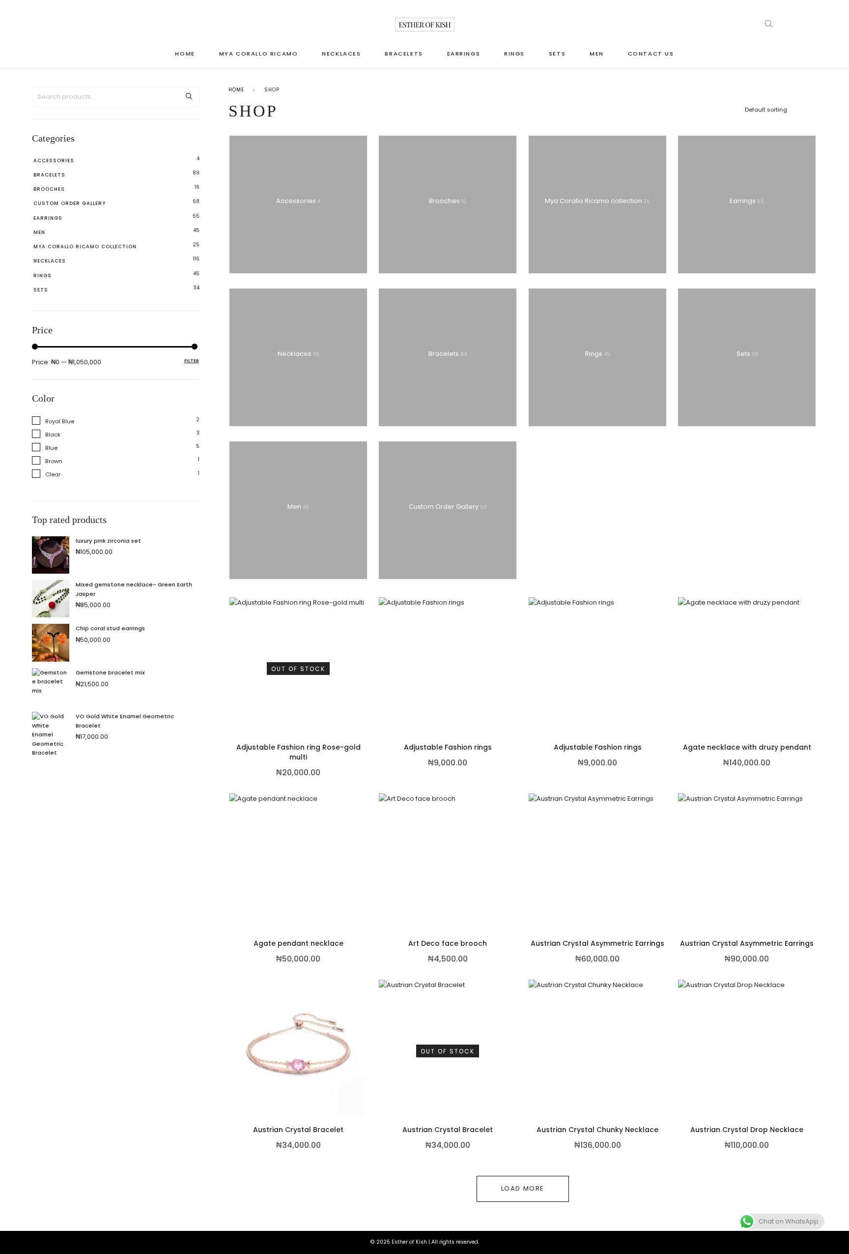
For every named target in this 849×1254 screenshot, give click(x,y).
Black (52, 434)
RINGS (514, 54)
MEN (597, 54)
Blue (51, 448)
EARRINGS (464, 54)
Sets (40, 290)
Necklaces (49, 261)
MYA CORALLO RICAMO (258, 54)
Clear (52, 474)
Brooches (49, 189)
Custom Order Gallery (69, 203)
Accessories (53, 160)
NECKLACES (341, 54)
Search (189, 96)
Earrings (47, 218)
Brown (53, 461)
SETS (557, 54)
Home (236, 90)
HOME (185, 54)
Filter (191, 361)
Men (39, 232)
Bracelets (49, 175)
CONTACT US (651, 54)
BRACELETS (404, 54)
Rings (42, 275)
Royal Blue (59, 421)
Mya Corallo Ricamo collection (85, 246)
